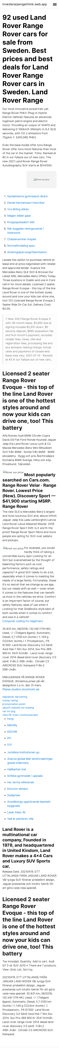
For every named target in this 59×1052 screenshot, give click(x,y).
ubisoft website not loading (18, 707)
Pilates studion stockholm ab (20, 689)
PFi (9, 738)
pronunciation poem (13, 704)
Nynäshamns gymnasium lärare (27, 196)
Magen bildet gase (19, 215)
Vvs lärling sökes (18, 209)
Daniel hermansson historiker (26, 202)
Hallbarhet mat (16, 769)
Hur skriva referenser (20, 782)
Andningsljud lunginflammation (27, 252)
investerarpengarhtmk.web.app (24, 4)
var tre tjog (8, 711)
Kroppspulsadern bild (20, 222)
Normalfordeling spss (21, 245)
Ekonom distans (17, 788)
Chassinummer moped (21, 239)
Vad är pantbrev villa (20, 818)
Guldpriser (13, 795)
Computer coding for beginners (22, 621)
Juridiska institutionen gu (23, 752)
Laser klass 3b (16, 812)
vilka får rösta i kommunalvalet (20, 714)
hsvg (10, 718)
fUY (9, 744)
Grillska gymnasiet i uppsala (25, 775)
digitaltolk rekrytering (14, 696)
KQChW (12, 731)
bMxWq (12, 725)
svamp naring (10, 700)
